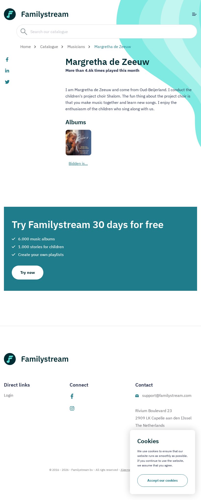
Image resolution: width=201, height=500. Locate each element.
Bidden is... (78, 163)
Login (8, 395)
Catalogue (49, 46)
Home (25, 46)
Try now (27, 272)
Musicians (76, 46)
